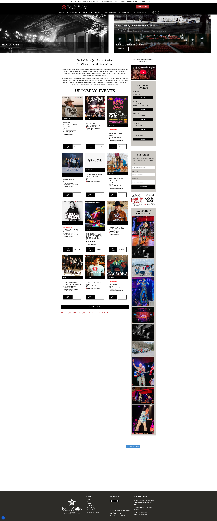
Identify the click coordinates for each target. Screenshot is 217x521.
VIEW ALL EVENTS (94, 307)
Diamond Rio (138, 135)
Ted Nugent (137, 125)
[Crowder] (117, 265)
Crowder (136, 94)
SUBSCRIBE (143, 187)
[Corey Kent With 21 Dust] (72, 106)
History (89, 499)
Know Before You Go (93, 512)
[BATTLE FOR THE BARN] (117, 110)
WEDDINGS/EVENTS (139, 12)
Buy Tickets (68, 146)
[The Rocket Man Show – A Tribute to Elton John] (95, 214)
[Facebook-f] (153, 12)
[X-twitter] (114, 501)
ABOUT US (86, 12)
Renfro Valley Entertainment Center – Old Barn (116, 141)
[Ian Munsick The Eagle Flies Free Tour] (117, 162)
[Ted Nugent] (95, 106)
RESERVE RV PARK (110, 12)
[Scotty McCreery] (95, 265)
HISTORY (98, 12)
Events (89, 503)
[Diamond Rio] (72, 163)
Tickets (143, 97)
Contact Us (90, 505)
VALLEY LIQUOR (124, 12)
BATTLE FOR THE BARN (140, 106)
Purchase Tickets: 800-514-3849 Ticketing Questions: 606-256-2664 (144, 502)
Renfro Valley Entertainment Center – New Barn (71, 133)
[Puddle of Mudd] (72, 211)
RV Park (89, 501)
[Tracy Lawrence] (117, 211)
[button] (154, 6)
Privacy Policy (91, 508)
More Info (77, 147)
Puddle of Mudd (139, 115)
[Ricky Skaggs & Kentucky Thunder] (72, 265)
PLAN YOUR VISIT (72, 12)
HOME (61, 12)
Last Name (134, 178)
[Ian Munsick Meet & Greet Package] (95, 160)
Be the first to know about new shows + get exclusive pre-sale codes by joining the (108, 1)
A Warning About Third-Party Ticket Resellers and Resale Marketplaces (87, 313)
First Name (134, 171)
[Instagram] (158, 12)
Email (133, 164)
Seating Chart (91, 510)
